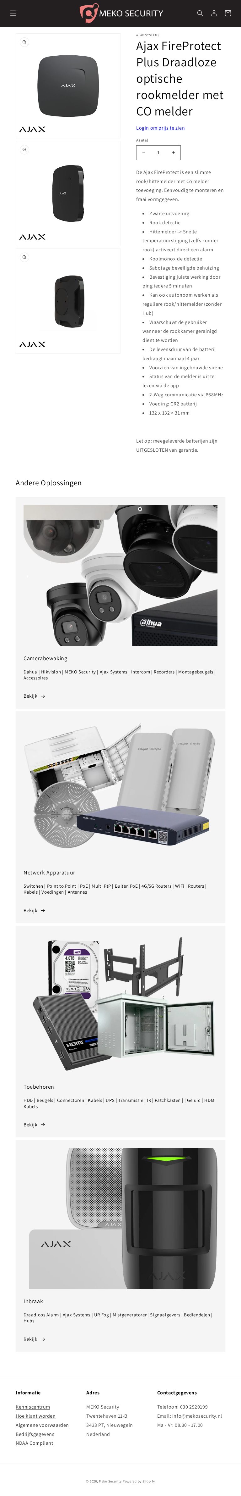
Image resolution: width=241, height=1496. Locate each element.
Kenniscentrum (33, 1407)
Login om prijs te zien (160, 128)
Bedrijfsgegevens (35, 1434)
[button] (13, 13)
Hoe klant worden (36, 1416)
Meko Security (110, 1481)
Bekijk (31, 696)
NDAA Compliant (34, 1443)
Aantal (142, 140)
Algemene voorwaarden (42, 1425)
